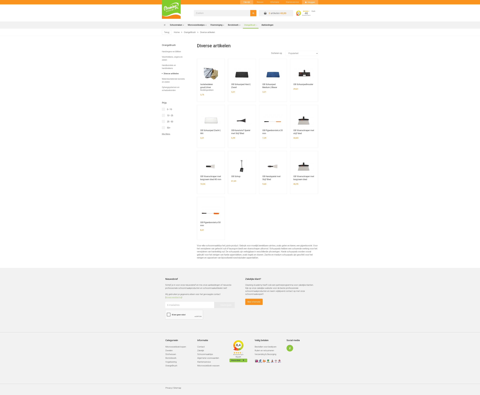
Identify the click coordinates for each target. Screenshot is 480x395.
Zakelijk (246, 2)
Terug (166, 32)
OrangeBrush (190, 32)
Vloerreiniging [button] (216, 25)
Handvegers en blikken (171, 51)
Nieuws (260, 2)
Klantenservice (292, 2)
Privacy (168, 388)
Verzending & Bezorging (265, 354)
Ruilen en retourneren (264, 350)
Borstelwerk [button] (233, 25)
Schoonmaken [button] (176, 25)
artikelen (277, 13)
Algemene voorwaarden (208, 358)
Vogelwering (171, 362)
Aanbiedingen (267, 25)
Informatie (274, 2)
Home (177, 32)
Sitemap (177, 388)
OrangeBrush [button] (249, 25)
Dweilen (169, 350)
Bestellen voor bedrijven (265, 346)
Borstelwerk (170, 358)
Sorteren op (276, 53)
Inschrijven (226, 305)
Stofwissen (170, 354)
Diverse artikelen (207, 32)
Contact (201, 346)
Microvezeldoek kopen (175, 346)
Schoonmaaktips (205, 354)
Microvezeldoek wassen (208, 365)
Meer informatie (254, 302)
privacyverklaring (174, 297)
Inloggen (311, 2)
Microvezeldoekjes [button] (196, 25)
